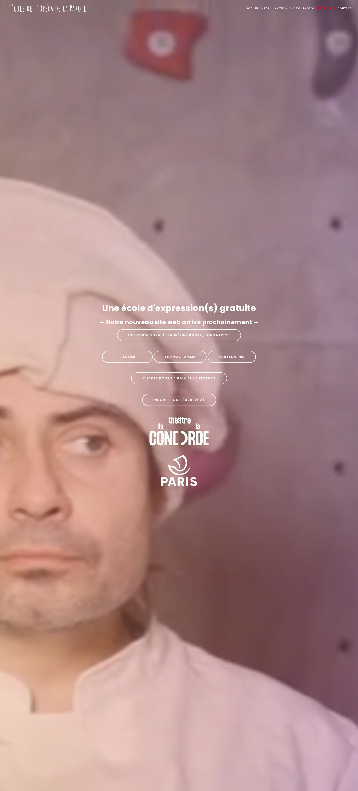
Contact (345, 8)
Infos (265, 8)
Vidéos (295, 8)
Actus (280, 8)
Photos (309, 8)
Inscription (326, 8)
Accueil (252, 8)
